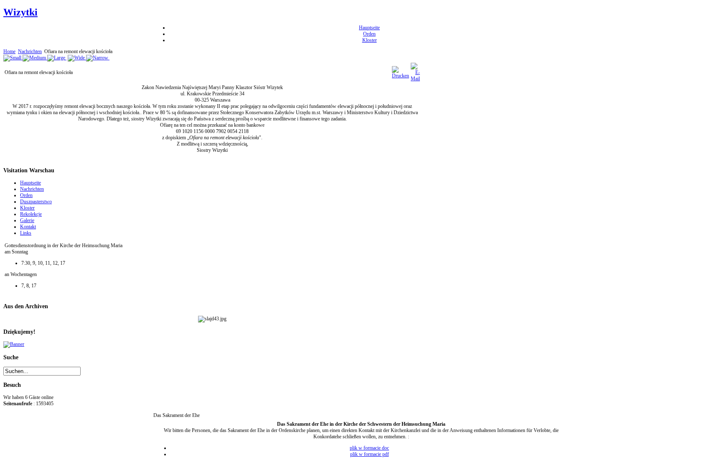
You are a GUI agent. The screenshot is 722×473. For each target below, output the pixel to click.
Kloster (369, 40)
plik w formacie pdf (369, 454)
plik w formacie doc (369, 448)
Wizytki (20, 12)
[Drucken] (400, 76)
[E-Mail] (415, 79)
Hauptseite (369, 28)
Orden (369, 34)
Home (9, 51)
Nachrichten (30, 51)
